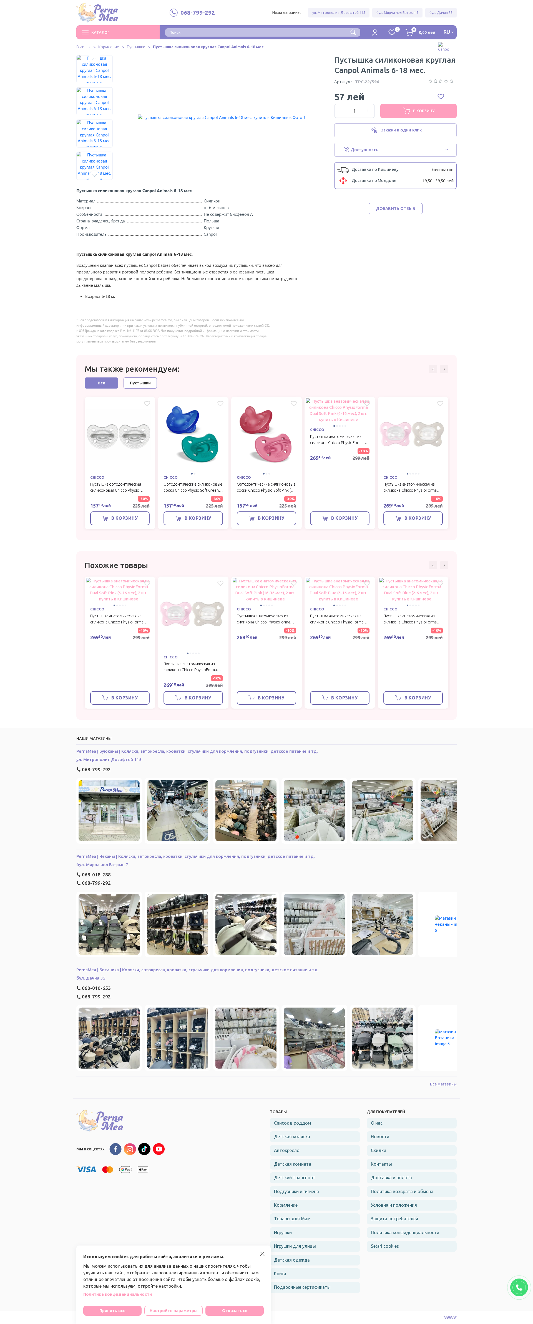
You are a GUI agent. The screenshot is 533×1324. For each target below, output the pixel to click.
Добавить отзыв (395, 208)
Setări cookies (385, 1246)
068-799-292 (96, 769)
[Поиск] (353, 31)
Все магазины (443, 1084)
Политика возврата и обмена (402, 1191)
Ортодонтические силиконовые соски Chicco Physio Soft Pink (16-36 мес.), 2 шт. (266, 490)
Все (101, 383)
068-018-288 (96, 874)
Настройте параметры (173, 1310)
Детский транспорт (294, 1177)
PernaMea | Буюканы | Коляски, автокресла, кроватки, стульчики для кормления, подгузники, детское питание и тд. (197, 751)
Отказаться (234, 1310)
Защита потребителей (394, 1218)
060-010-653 (96, 988)
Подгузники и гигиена (296, 1191)
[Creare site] (450, 1318)
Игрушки (283, 1232)
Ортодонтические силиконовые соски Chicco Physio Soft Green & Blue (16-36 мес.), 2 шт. (193, 490)
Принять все (112, 1310)
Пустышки (136, 47)
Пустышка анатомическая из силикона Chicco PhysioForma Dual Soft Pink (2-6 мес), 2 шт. (410, 490)
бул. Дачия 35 (440, 12)
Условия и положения (394, 1205)
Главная (83, 47)
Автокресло (287, 1150)
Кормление (108, 47)
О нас (377, 1122)
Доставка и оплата (391, 1177)
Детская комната (292, 1163)
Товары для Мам (292, 1218)
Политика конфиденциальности (405, 1232)
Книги (280, 1273)
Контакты (381, 1163)
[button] (94, 59)
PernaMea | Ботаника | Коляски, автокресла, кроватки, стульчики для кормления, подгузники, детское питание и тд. (197, 969)
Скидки (378, 1150)
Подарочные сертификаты (302, 1287)
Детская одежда (292, 1259)
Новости (380, 1136)
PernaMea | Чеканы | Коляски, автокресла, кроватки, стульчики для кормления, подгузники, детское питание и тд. (195, 856)
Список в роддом (292, 1122)
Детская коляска (292, 1136)
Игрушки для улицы (295, 1246)
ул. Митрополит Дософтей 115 (338, 12)
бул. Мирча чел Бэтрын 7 (397, 12)
